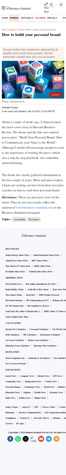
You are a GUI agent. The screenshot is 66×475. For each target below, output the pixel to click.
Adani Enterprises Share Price (46, 255)
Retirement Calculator (50, 334)
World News (49, 387)
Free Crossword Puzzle (16, 363)
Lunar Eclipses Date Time (17, 317)
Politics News (25, 398)
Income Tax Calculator (16, 329)
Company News (27, 376)
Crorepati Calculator (39, 329)
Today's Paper (12, 407)
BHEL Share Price (42, 266)
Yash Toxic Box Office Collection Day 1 (23, 311)
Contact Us (25, 418)
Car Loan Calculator (15, 340)
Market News (43, 376)
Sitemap (56, 418)
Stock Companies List (15, 358)
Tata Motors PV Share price (18, 266)
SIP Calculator (29, 334)
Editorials (27, 18)
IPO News (57, 376)
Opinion (14, 18)
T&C (36, 407)
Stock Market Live (14, 284)
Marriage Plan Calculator (45, 345)
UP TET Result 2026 (15, 306)
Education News (13, 392)
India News (10, 398)
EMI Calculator (12, 334)
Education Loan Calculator (18, 345)
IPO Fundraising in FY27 (37, 300)
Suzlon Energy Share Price (17, 255)
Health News (40, 392)
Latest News (11, 376)
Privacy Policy (48, 407)
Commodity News (13, 381)
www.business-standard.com (34, 207)
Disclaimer (10, 412)
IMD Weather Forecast (49, 295)
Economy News (56, 392)
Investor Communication (30, 412)
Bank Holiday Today (15, 289)
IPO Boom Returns (14, 300)
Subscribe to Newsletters (39, 358)
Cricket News (51, 381)
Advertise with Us (41, 418)
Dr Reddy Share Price (15, 271)
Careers (9, 423)
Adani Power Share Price (17, 260)
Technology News (32, 387)
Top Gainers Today (14, 295)
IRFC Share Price (39, 260)
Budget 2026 (40, 398)
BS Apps (20, 423)
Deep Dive (30, 295)
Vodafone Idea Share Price (40, 271)
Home (5, 18)
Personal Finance (13, 387)
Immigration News (33, 381)
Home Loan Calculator (38, 340)
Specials (52, 18)
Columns (40, 18)
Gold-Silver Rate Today (38, 289)
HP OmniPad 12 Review (38, 306)
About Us (26, 407)
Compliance (11, 418)
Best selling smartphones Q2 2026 (41, 284)
